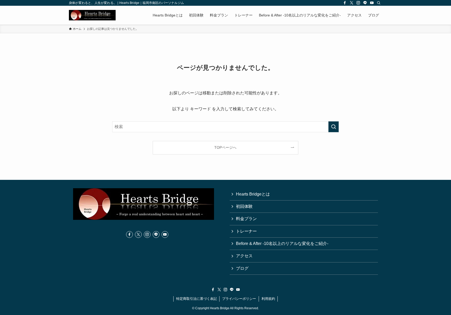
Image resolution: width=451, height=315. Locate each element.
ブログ (242, 268)
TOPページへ (225, 147)
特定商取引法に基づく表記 (196, 299)
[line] (365, 3)
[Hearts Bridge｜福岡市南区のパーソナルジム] (92, 15)
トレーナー (246, 231)
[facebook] (344, 3)
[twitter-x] (351, 3)
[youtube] (372, 3)
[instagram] (358, 3)
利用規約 (268, 299)
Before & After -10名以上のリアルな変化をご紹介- (282, 243)
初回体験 (244, 206)
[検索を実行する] (333, 126)
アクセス (244, 256)
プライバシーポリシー (239, 299)
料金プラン (246, 218)
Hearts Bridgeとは (253, 194)
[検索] (378, 3)
